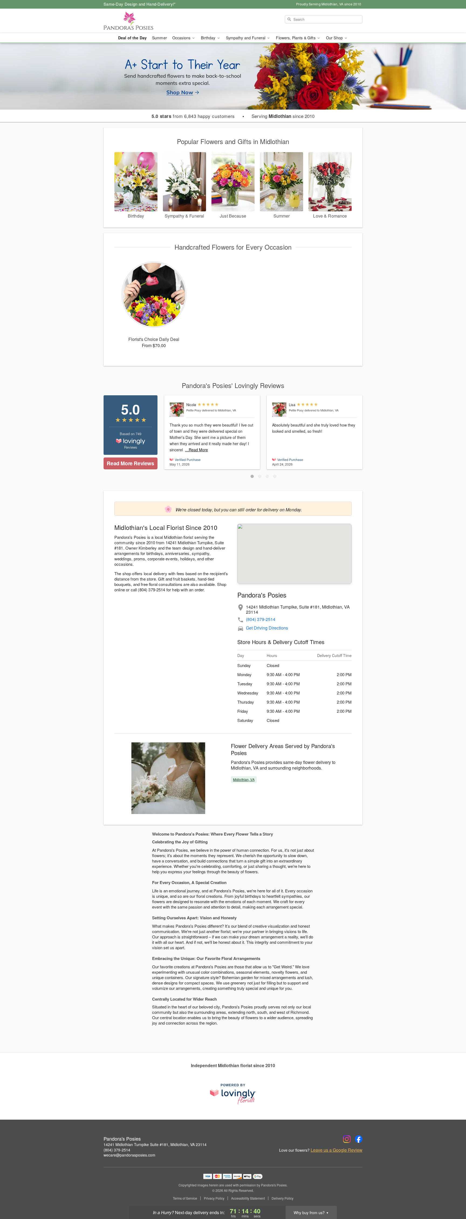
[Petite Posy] (177, 410)
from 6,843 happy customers (193, 116)
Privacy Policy (214, 1198)
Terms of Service (185, 1198)
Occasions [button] (181, 37)
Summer (159, 37)
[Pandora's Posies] (142, 21)
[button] (252, 476)
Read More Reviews (130, 463)
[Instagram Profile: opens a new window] (347, 1139)
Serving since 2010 (283, 116)
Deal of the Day (132, 37)
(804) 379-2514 (260, 619)
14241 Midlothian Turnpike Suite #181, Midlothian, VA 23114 (155, 1144)
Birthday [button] (208, 37)
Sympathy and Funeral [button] (246, 37)
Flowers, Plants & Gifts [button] (296, 37)
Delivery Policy (282, 1198)
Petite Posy (193, 410)
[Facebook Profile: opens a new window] (358, 1139)
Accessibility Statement (248, 1198)
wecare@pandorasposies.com (129, 1155)
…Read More (196, 449)
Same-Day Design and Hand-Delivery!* (140, 4)
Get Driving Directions (267, 627)
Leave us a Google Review (336, 1150)
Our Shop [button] (335, 37)
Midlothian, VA (244, 779)
